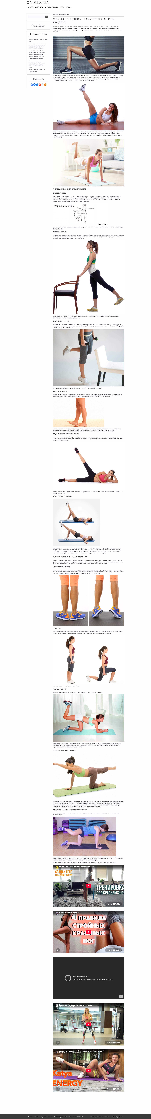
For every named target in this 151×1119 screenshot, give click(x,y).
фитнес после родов (34, 60)
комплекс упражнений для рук (36, 50)
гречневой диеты (111, 862)
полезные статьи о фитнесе (36, 58)
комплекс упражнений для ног (36, 48)
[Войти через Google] (42, 84)
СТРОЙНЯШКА (37, 3)
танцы (30, 67)
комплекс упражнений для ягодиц (37, 54)
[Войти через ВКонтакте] (34, 84)
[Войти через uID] (32, 84)
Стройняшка (119, 1117)
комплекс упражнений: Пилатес (37, 63)
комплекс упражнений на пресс (37, 46)
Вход (42, 26)
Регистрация (37, 26)
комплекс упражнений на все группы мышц (38, 40)
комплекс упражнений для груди (37, 56)
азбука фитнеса (33, 71)
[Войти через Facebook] (37, 84)
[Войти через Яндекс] (40, 84)
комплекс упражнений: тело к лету (37, 43)
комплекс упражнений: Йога (36, 65)
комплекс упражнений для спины (37, 52)
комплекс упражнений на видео (37, 69)
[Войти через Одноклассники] (45, 84)
